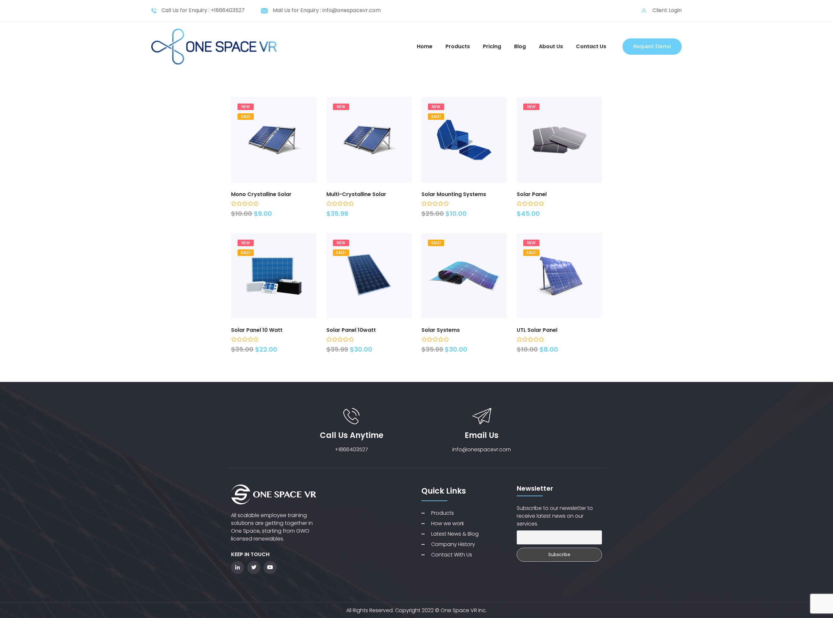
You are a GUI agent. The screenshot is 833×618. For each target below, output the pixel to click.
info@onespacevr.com (351, 10)
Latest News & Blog (455, 534)
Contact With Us (451, 554)
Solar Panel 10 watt (256, 330)
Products (457, 46)
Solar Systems (440, 330)
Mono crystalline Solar (261, 194)
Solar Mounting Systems (453, 194)
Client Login (667, 10)
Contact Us (591, 46)
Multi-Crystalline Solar (356, 194)
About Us (551, 46)
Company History (453, 544)
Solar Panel (532, 194)
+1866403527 (228, 10)
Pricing (492, 46)
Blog (520, 46)
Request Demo (652, 46)
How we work (447, 523)
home (424, 46)
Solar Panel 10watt (351, 330)
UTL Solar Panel (537, 330)
